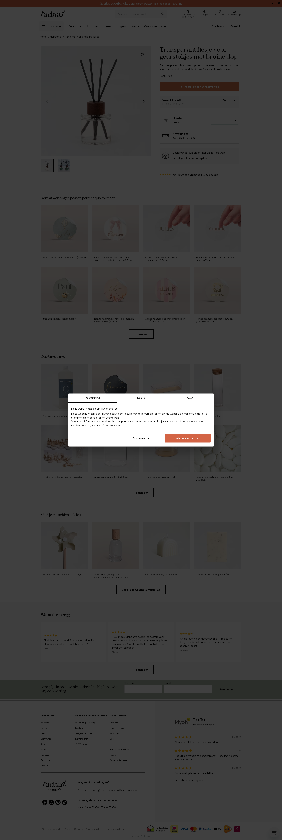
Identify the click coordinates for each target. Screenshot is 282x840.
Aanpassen (139, 438)
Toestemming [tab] (92, 397)
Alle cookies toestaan (187, 438)
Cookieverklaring (111, 425)
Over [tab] (190, 397)
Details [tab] (141, 397)
